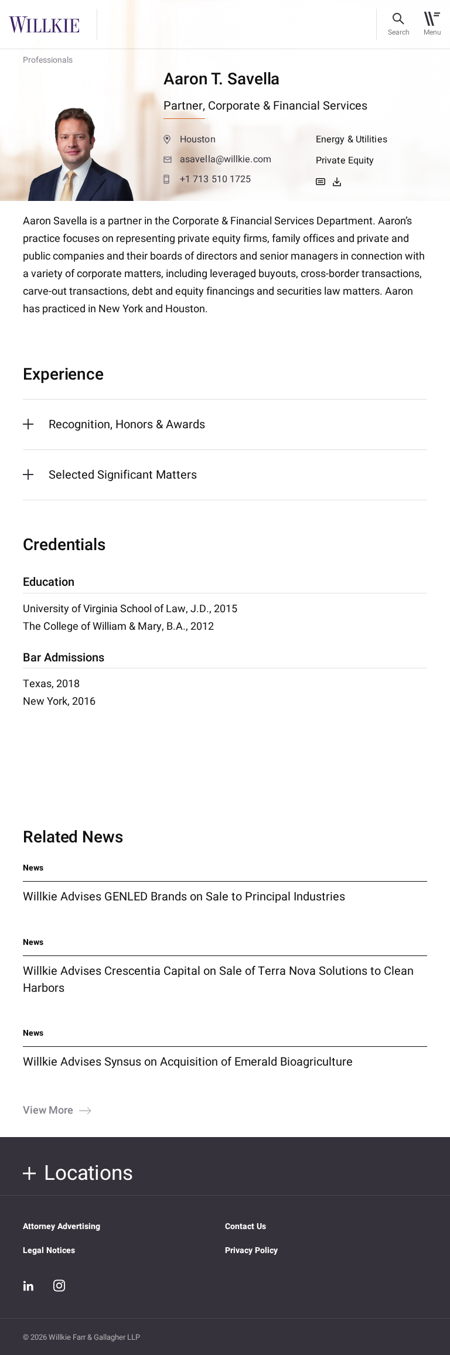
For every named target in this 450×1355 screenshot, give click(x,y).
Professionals (48, 60)
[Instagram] (59, 1285)
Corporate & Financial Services (287, 105)
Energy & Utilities (351, 139)
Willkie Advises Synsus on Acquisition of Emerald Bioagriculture (188, 1061)
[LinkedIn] (29, 1286)
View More (48, 1110)
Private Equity (345, 160)
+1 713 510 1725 (215, 179)
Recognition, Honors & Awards (127, 424)
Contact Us (245, 1226)
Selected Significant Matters (123, 474)
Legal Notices (49, 1250)
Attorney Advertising (61, 1226)
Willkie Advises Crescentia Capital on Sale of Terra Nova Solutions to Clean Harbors (218, 979)
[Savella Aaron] (337, 181)
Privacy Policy (251, 1250)
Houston (198, 139)
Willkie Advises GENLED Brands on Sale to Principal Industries (184, 896)
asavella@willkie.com (225, 159)
